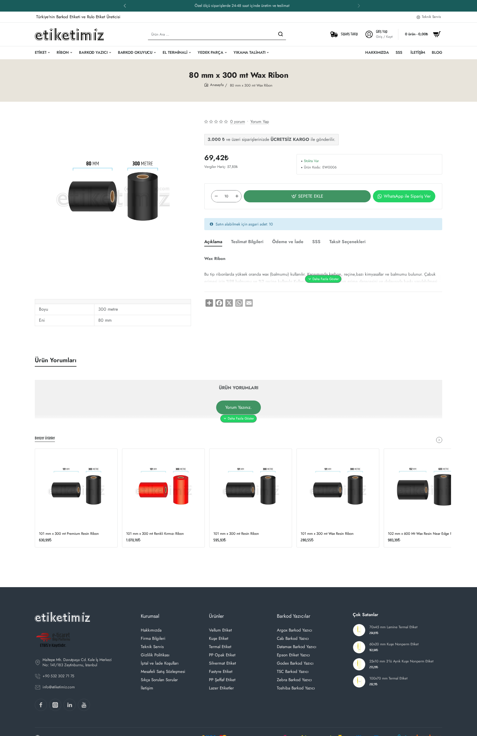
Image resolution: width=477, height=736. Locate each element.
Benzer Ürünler (45, 438)
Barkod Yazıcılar (293, 616)
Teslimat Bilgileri (247, 242)
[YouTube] (84, 705)
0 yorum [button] (237, 122)
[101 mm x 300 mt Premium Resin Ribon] (76, 490)
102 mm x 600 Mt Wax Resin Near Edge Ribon (423, 533)
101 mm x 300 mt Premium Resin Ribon (69, 533)
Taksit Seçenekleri (347, 242)
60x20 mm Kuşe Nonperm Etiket (393, 644)
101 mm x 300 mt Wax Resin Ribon (327, 533)
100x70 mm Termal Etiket (388, 678)
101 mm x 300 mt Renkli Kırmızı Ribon (155, 533)
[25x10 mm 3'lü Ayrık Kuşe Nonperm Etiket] (359, 664)
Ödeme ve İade (287, 242)
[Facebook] (41, 705)
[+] (237, 196)
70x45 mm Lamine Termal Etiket (393, 627)
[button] (359, 5)
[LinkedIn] (69, 705)
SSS (316, 242)
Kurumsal (150, 616)
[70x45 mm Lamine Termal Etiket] (359, 630)
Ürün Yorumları (55, 360)
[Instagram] (55, 705)
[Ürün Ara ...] (280, 34)
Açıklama (213, 242)
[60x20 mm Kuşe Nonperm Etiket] (359, 647)
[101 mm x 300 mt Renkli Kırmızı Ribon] (163, 490)
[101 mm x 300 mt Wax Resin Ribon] (338, 490)
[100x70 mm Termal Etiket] (359, 681)
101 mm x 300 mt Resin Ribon (236, 533)
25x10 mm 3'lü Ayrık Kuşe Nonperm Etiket (401, 661)
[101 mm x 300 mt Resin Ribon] (251, 490)
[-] (216, 196)
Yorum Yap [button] (259, 122)
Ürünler (216, 616)
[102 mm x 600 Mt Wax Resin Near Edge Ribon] (425, 490)
